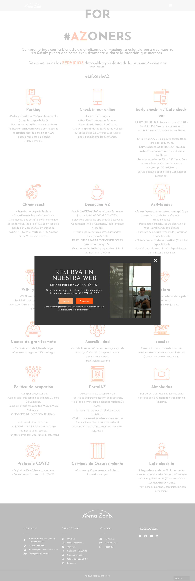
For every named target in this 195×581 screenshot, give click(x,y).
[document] (97, 290)
